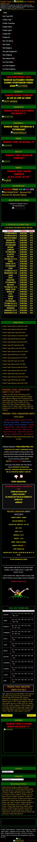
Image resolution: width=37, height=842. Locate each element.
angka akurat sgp (11, 693)
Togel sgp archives (20, 791)
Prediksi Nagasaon (22, 701)
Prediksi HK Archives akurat (17, 793)
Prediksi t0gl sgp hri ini (27, 802)
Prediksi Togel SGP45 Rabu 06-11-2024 (13, 380)
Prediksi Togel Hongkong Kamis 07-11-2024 (14, 358)
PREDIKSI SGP (9, 449)
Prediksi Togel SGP (27, 406)
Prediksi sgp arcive (18, 810)
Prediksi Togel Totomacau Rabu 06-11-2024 (14, 367)
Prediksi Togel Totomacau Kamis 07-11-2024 (15, 351)
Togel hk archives (15, 802)
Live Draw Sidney (7, 62)
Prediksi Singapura (20, 404)
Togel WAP (27, 711)
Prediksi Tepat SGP (9, 707)
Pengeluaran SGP (27, 398)
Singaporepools (6, 408)
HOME (5, 13)
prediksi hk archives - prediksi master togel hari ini (20, 798)
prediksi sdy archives (26, 808)
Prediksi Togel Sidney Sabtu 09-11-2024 (13, 332)
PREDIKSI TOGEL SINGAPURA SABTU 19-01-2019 (16, 390)
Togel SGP (27, 408)
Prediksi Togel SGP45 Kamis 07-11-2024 (14, 354)
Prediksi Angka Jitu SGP (21, 400)
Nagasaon (8, 398)
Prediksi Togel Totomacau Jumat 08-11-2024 (15, 335)
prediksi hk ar (6, 800)
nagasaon (25, 697)
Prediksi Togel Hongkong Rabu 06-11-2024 (14, 370)
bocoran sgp (18, 695)
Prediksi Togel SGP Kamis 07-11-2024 (13, 361)
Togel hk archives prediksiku (13, 794)
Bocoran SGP (17, 394)
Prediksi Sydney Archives (18, 811)
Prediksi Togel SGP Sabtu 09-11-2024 (13, 345)
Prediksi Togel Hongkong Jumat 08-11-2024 (14, 342)
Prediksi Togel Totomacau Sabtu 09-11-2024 (15, 326)
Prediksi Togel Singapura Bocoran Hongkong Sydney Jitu (17, 2)
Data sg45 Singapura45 (9, 51)
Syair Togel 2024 (7, 16)
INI (10, 469)
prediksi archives (7, 796)
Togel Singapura (18, 711)
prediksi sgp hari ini (11, 703)
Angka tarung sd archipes (9, 787)
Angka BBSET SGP (22, 693)
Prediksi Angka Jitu (7, 400)
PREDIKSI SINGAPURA (15, 511)
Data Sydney (6, 44)
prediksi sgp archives (18, 796)
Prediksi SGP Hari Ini (12, 402)
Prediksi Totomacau (8, 23)
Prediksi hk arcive (7, 810)
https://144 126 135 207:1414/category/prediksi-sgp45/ (17, 789)
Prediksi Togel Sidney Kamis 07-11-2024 (13, 364)
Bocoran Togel (10, 396)
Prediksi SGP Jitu (24, 402)
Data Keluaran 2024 (8, 58)
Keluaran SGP (18, 697)
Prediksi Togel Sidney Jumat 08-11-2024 (13, 348)
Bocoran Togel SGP (20, 396)
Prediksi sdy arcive (27, 794)
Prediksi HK (6, 37)
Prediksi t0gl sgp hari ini (16, 813)
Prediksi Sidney (7, 27)
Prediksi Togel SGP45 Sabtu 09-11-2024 (13, 339)
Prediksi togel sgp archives (15, 806)
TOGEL (20, 408)
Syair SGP (15, 408)
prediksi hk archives (23, 787)
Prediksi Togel (6, 20)
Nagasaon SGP (16, 398)
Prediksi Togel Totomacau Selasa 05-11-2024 (15, 377)
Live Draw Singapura (8, 65)
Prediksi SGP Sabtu (8, 404)
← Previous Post (7, 715)
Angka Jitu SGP (8, 394)
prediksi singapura (14, 705)
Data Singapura (7, 48)
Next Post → (31, 715)
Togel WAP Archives (8, 791)
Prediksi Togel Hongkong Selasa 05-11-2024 (15, 383)
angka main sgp (9, 695)
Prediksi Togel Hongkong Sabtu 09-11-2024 (14, 329)
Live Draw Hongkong (8, 69)
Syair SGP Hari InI (27, 709)
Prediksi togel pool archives (18, 800)
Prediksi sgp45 (7, 30)
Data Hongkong (7, 55)
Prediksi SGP (6, 34)
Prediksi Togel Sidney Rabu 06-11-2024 (13, 373)
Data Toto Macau (7, 41)
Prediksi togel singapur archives (11, 804)
